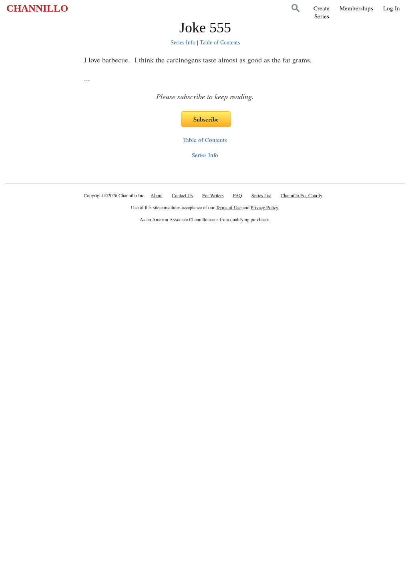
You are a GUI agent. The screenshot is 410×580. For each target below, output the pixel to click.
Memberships (356, 8)
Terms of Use (228, 207)
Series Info (183, 43)
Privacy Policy (264, 207)
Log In (391, 8)
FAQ (237, 195)
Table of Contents (220, 43)
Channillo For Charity (301, 195)
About (157, 195)
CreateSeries (322, 12)
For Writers (213, 195)
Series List (261, 195)
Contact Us (182, 195)
